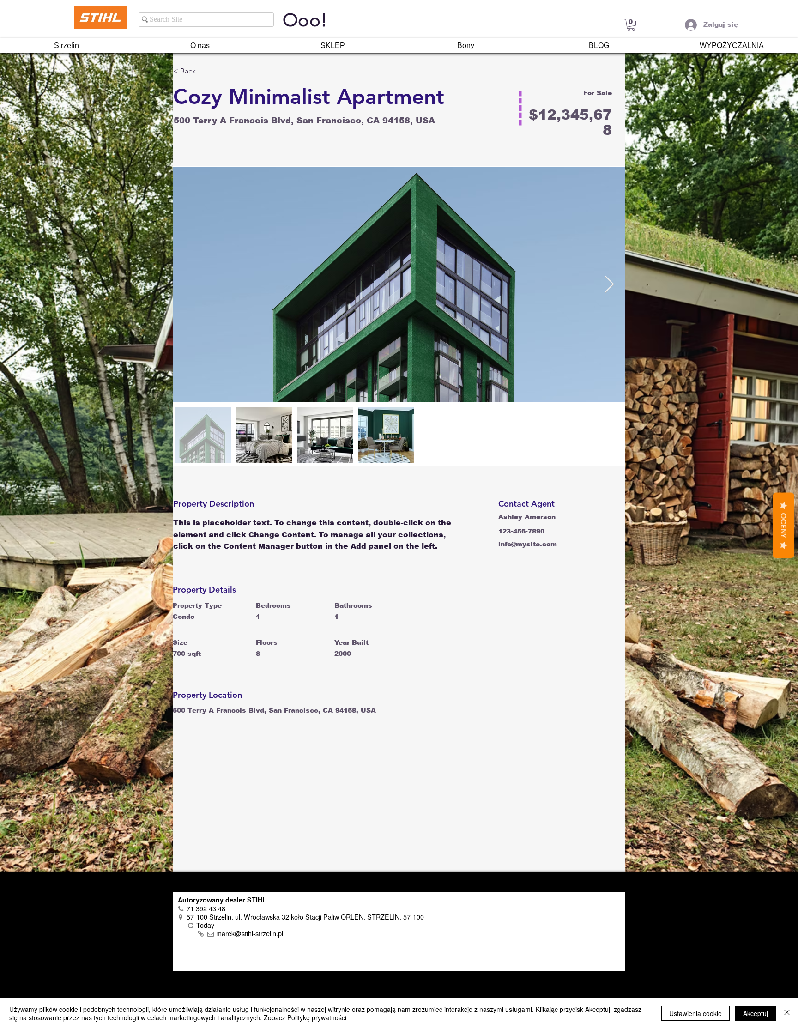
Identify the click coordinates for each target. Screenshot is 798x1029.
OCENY (783, 525)
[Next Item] (609, 285)
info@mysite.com (527, 544)
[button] (206, 71)
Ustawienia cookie (695, 1013)
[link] (631, 25)
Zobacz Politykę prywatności (305, 1017)
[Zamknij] (786, 1013)
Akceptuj (755, 1013)
